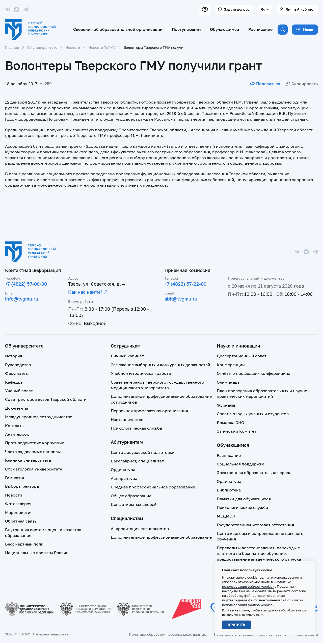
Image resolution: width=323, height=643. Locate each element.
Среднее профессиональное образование (153, 486)
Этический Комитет (236, 431)
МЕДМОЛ (226, 515)
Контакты (14, 425)
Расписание (260, 29)
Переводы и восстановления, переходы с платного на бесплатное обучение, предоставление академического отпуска (259, 553)
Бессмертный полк (24, 544)
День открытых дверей (134, 504)
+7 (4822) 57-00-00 (26, 284)
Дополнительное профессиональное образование (161, 537)
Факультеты (17, 373)
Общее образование (131, 495)
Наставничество (127, 419)
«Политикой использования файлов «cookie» (262, 602)
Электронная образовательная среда (254, 472)
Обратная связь (20, 521)
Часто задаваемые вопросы (33, 451)
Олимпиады (228, 382)
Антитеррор (17, 434)
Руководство (18, 364)
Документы (16, 408)
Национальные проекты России (37, 552)
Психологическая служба (136, 428)
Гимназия (14, 477)
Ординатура (123, 469)
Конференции (231, 364)
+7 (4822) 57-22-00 (185, 284)
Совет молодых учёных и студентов (253, 413)
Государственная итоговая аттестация (255, 524)
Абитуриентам (127, 442)
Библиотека (229, 489)
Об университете (42, 47)
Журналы (226, 405)
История (13, 355)
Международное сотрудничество (38, 416)
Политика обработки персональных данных (167, 634)
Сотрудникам (126, 346)
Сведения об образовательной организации (118, 29)
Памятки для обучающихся (244, 498)
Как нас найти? (85, 292)
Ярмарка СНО (230, 422)
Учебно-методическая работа (141, 373)
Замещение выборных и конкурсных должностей (160, 364)
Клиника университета (28, 460)
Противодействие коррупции (34, 442)
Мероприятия (19, 512)
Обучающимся (224, 29)
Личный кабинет (300, 9)
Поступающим (186, 29)
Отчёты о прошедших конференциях (253, 373)
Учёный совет (19, 390)
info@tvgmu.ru (21, 299)
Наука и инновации (238, 346)
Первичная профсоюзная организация (149, 410)
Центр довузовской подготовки (143, 452)
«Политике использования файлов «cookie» (256, 584)
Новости (72, 47)
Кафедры (14, 382)
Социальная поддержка (240, 463)
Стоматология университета (33, 469)
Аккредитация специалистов (140, 528)
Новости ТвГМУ (102, 47)
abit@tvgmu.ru (181, 299)
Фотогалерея (18, 503)
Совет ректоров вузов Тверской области (46, 399)
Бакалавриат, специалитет (137, 460)
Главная (12, 47)
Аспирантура (124, 478)
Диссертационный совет (241, 355)
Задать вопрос (237, 9)
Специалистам (127, 518)
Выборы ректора (22, 486)
